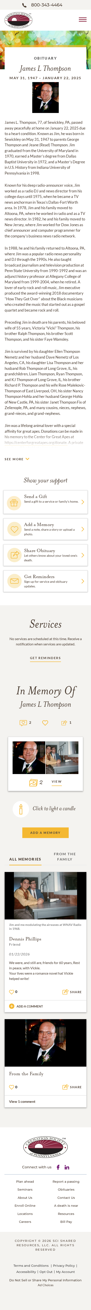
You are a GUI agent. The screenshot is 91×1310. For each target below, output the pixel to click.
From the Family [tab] (65, 856)
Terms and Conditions (31, 1266)
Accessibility (26, 1272)
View (57, 781)
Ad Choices (45, 1285)
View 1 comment (22, 1101)
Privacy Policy (64, 1266)
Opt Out (46, 1272)
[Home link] (18, 20)
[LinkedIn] (67, 1167)
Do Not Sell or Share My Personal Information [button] (45, 1280)
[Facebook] (58, 1167)
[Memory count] (23, 722)
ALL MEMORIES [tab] (25, 859)
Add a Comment (30, 1006)
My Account (65, 1272)
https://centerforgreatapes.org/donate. (36, 442)
